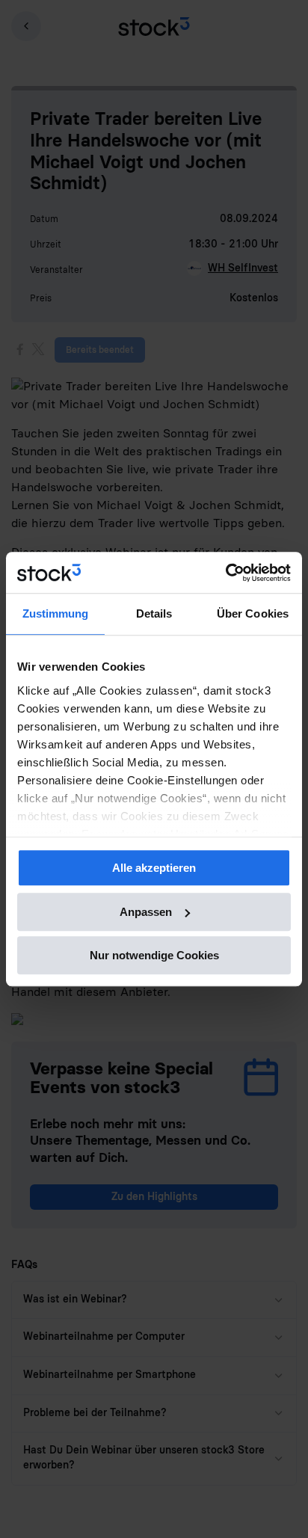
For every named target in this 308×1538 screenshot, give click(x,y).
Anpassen (146, 911)
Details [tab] (154, 613)
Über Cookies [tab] (253, 613)
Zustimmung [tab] (55, 613)
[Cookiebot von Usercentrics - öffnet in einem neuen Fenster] (225, 572)
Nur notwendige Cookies (154, 955)
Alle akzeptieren (154, 867)
